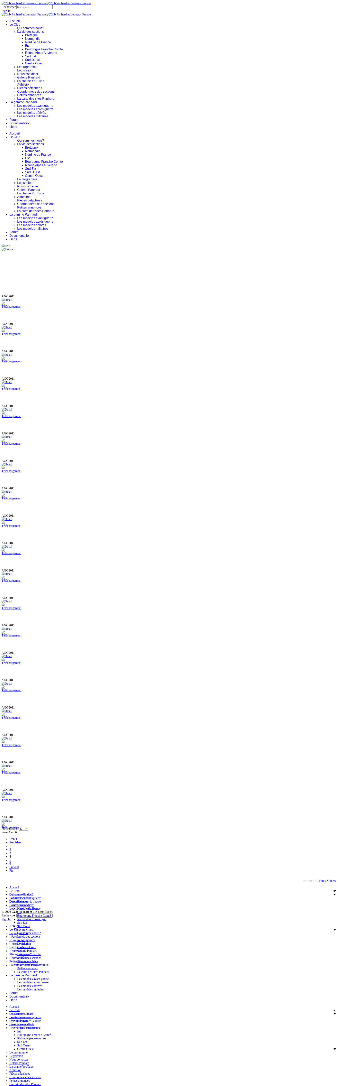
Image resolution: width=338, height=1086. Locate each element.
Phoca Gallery (327, 880)
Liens (13, 126)
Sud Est (30, 56)
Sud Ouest (32, 59)
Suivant (14, 867)
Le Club (14, 24)
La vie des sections (30, 31)
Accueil (14, 21)
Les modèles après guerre (35, 109)
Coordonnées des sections (35, 91)
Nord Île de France (38, 42)
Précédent (15, 842)
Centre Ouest (34, 63)
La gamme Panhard (23, 102)
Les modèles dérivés (31, 112)
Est (27, 45)
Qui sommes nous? (30, 28)
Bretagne (31, 35)
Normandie (32, 38)
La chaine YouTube (30, 81)
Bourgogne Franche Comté (44, 49)
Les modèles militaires (32, 116)
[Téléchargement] (11, 306)
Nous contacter (27, 74)
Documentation (20, 123)
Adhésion (24, 84)
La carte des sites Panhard (35, 98)
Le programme (27, 67)
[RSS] (6, 245)
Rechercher (9, 7)
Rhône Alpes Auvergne (41, 52)
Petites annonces (29, 95)
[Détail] (7, 300)
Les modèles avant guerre (35, 105)
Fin (11, 870)
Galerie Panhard (28, 77)
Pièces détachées (29, 88)
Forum (13, 119)
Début (13, 838)
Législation (24, 70)
